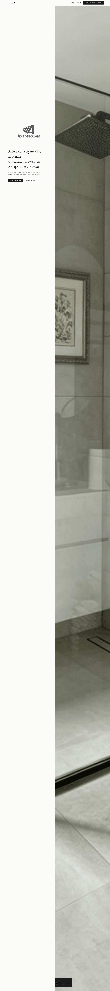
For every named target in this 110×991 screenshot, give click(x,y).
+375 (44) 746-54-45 (75, 3)
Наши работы (30, 180)
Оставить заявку (15, 180)
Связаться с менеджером (93, 3)
